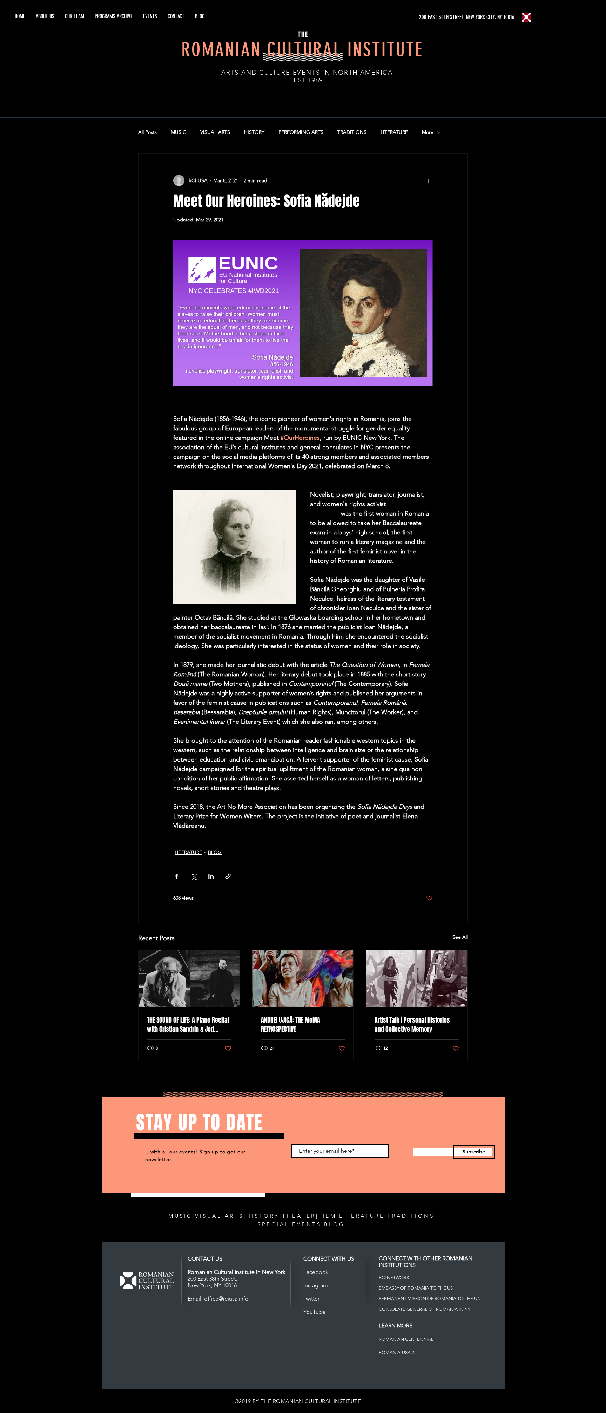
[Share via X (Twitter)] (193, 876)
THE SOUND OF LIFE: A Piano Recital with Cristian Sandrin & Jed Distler (188, 1025)
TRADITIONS (351, 132)
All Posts (147, 132)
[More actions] (428, 180)
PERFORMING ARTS (300, 132)
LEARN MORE (395, 1325)
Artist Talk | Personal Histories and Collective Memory (412, 1025)
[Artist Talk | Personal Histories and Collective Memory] (416, 978)
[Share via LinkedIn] (211, 876)
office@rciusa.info (226, 1298)
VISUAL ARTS (215, 132)
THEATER (299, 1216)
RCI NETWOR (392, 1277)
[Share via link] (228, 876)
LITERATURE (394, 132)
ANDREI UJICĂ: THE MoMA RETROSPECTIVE (290, 1025)
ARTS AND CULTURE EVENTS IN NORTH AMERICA (307, 72)
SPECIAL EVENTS (289, 1224)
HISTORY (254, 132)
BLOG (215, 852)
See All (460, 937)
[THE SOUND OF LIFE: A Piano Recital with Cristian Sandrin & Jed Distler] (189, 978)
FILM (327, 1216)
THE (303, 34)
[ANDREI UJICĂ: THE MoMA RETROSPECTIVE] (303, 978)
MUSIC (178, 132)
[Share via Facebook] (176, 876)
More (427, 132)
